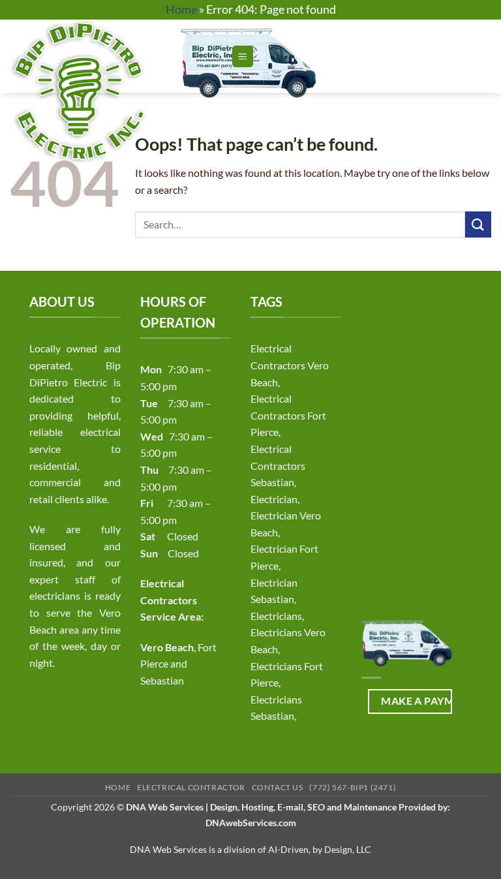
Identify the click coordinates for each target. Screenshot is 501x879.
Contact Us (277, 787)
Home (181, 9)
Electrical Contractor (191, 787)
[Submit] (478, 224)
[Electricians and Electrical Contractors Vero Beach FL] (115, 91)
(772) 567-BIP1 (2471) (352, 787)
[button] (242, 56)
